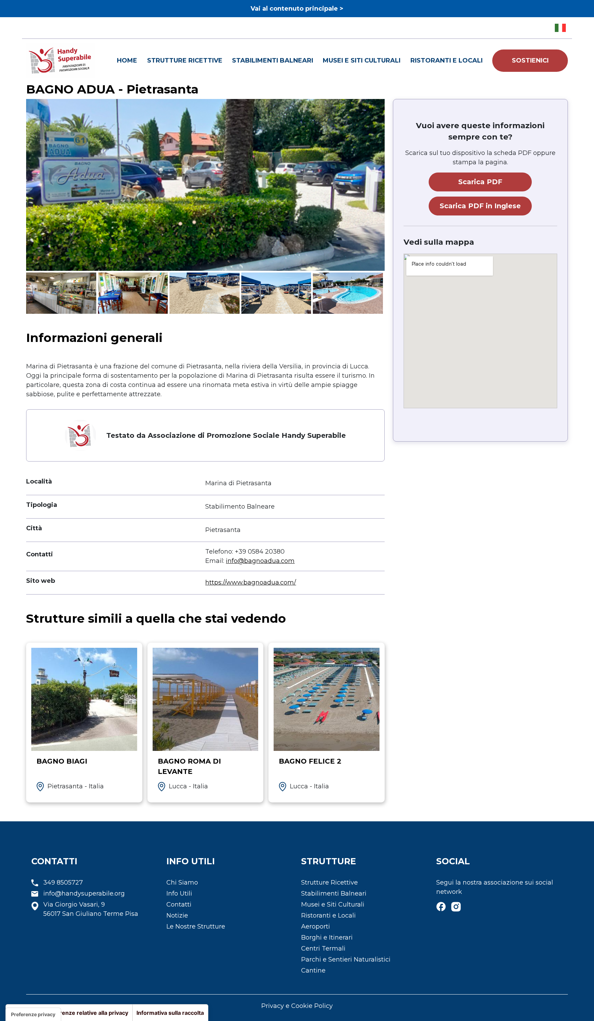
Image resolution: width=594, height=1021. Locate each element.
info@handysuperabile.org (84, 893)
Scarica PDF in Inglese (480, 206)
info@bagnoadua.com (260, 561)
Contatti (178, 904)
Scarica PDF (480, 182)
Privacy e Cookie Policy (297, 1006)
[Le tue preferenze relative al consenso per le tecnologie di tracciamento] (33, 1014)
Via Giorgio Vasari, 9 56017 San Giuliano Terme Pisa (90, 909)
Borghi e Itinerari (327, 937)
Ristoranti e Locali (446, 60)
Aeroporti (315, 926)
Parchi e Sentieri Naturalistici (345, 959)
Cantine (313, 970)
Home (127, 60)
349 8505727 (63, 882)
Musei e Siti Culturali (361, 60)
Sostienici (530, 60)
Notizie (177, 915)
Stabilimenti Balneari (272, 60)
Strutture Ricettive (184, 60)
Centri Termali (323, 948)
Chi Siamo (182, 882)
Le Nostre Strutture (195, 926)
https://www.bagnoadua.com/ (250, 582)
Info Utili (179, 893)
